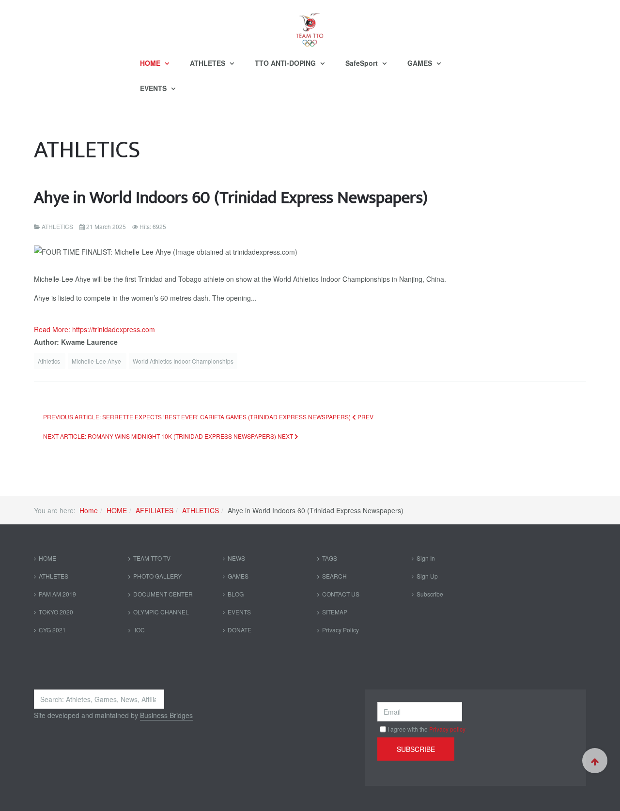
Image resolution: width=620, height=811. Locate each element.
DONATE (239, 630)
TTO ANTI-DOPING (286, 63)
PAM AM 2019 (57, 594)
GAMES (420, 63)
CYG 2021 (52, 630)
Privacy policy (447, 729)
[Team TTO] (310, 25)
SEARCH (334, 576)
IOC (139, 630)
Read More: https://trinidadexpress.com (94, 329)
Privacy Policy (340, 630)
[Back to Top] (594, 760)
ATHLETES (208, 63)
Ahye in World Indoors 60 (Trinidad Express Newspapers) (231, 198)
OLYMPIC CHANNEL (161, 612)
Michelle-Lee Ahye (97, 361)
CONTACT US (340, 594)
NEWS (236, 558)
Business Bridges (166, 715)
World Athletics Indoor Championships (183, 361)
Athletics (50, 361)
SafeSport (362, 63)
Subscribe (430, 594)
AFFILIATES (154, 510)
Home (88, 510)
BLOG (236, 594)
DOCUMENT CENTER (163, 594)
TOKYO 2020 (56, 612)
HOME (151, 63)
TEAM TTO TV (151, 558)
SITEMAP (334, 612)
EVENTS (154, 88)
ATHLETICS (200, 510)
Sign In (426, 558)
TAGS (329, 558)
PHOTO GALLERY (157, 576)
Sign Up (427, 576)
